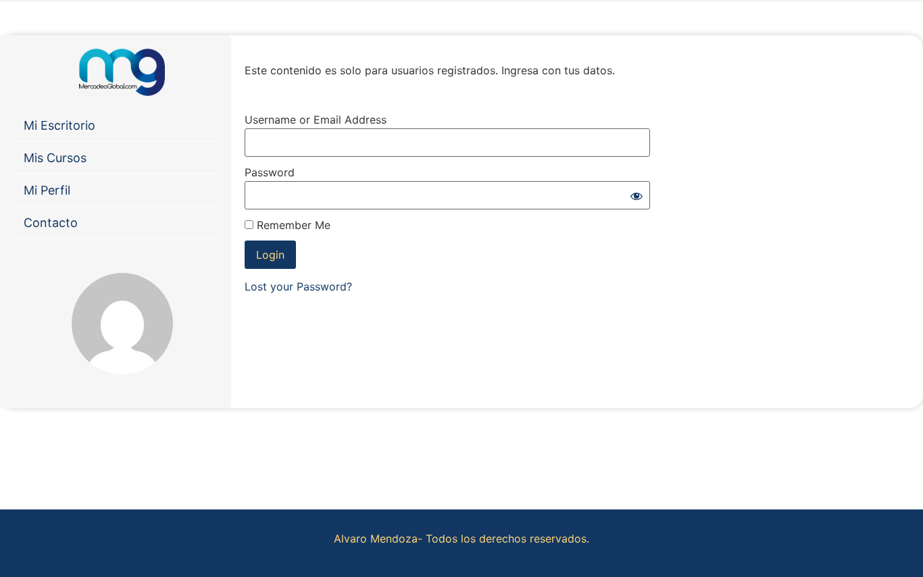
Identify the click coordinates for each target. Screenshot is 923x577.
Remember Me (291, 225)
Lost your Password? (298, 286)
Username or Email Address (315, 119)
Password (270, 172)
